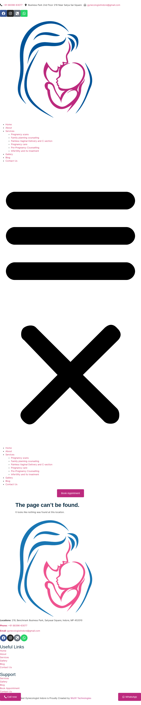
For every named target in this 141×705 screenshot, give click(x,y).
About (9, 127)
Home (9, 124)
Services (10, 131)
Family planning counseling (25, 137)
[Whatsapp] (24, 13)
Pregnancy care (19, 144)
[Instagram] (10, 13)
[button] (70, 304)
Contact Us (11, 160)
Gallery (9, 154)
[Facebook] (3, 13)
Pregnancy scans (20, 134)
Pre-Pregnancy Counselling (25, 147)
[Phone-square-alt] (17, 13)
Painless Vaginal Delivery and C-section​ (31, 141)
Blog (8, 157)
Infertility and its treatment (25, 150)
